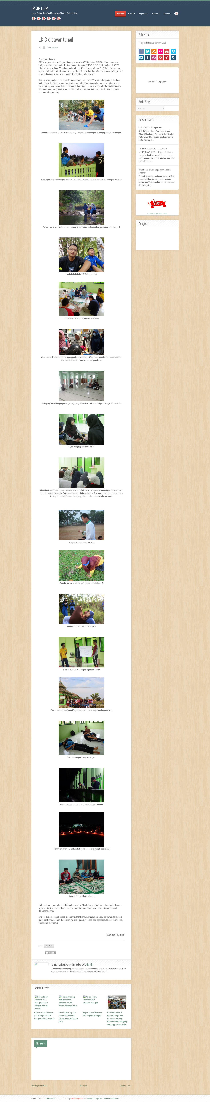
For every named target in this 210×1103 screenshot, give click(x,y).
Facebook (33, 19)
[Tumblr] (147, 57)
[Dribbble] (153, 57)
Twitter (38, 19)
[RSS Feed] (153, 51)
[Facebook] (141, 51)
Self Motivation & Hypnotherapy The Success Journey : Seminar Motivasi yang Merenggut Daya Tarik (117, 1019)
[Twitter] (147, 51)
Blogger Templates (94, 1099)
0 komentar (54, 47)
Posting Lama (125, 1086)
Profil (129, 14)
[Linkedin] (141, 57)
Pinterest (48, 19)
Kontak (166, 14)
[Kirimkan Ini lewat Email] (46, 952)
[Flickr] (160, 51)
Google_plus (43, 19)
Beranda (120, 14)
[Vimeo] (173, 51)
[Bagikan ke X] (51, 952)
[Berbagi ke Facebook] (54, 952)
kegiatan (49, 946)
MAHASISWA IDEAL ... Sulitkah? (153, 149)
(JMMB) (89, 964)
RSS (58, 19)
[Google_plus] (160, 57)
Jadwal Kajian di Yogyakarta (150, 128)
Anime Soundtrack (111, 1099)
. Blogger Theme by (69, 1099)
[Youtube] (166, 51)
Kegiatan (142, 14)
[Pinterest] (166, 57)
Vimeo (53, 19)
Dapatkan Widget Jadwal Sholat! (157, 213)
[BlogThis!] (49, 952)
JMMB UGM (39, 8)
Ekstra (154, 14)
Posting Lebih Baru (39, 1086)
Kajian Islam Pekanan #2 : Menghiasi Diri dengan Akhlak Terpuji (44, 1016)
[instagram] (173, 57)
